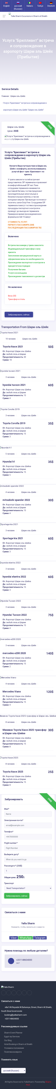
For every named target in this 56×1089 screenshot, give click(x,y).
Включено (13, 236)
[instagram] (9, 993)
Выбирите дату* (11, 854)
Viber (13, 937)
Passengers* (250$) (13, 866)
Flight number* (11, 843)
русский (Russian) (18, 7)
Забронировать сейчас (19, 314)
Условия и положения (14, 1048)
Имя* (6, 809)
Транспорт (9, 883)
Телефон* (8, 832)
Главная (5, 96)
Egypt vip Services (12, 1036)
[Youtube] (19, 993)
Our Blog (8, 1040)
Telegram (40, 937)
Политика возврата (13, 1052)
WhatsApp (25, 937)
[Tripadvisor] (14, 993)
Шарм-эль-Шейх (17, 96)
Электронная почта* (13, 820)
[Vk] (24, 993)
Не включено (15, 287)
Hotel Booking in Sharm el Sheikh (18, 1044)
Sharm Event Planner (13, 1033)
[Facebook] (3, 993)
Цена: (12, 131)
